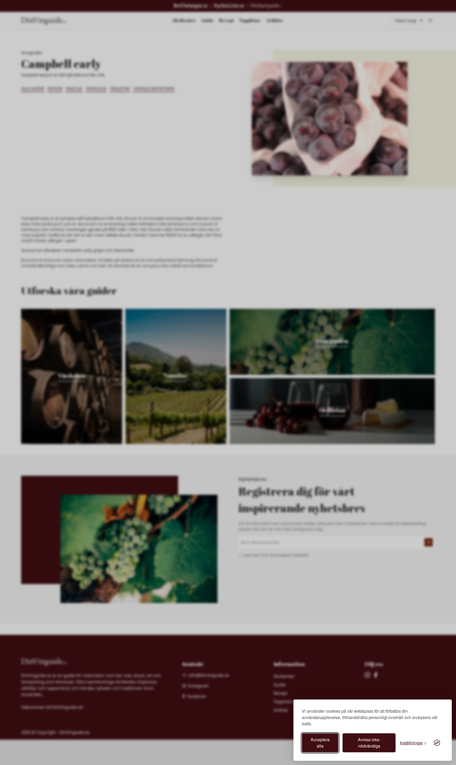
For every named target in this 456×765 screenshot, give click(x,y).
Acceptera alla (320, 742)
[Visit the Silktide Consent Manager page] (437, 742)
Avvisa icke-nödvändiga (369, 742)
